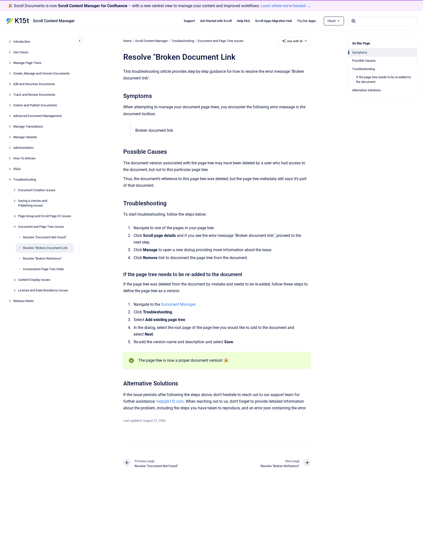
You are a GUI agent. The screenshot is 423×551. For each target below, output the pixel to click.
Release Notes (23, 301)
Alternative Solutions (366, 90)
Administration (23, 148)
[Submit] (354, 21)
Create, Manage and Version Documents (41, 73)
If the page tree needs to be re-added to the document (383, 79)
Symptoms (359, 52)
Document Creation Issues (36, 190)
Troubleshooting (24, 179)
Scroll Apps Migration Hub (273, 21)
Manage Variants (25, 137)
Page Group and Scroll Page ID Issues (44, 216)
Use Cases (20, 52)
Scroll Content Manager (54, 21)
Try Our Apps (306, 21)
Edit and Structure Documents (34, 84)
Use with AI (295, 41)
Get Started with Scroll (216, 21)
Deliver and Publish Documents (35, 105)
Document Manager (178, 304)
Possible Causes (364, 61)
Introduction (21, 41)
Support (189, 21)
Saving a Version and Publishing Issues (32, 203)
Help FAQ (243, 21)
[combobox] (382, 21)
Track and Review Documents (34, 94)
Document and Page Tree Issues (41, 226)
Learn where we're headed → (286, 5)
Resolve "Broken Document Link (45, 248)
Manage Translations (28, 126)
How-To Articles (24, 158)
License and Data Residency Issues (43, 290)
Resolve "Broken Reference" (42, 258)
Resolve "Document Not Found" (44, 237)
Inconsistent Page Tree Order (43, 269)
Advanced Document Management (37, 116)
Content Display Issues (34, 280)
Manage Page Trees (27, 63)
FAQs (17, 169)
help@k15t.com (170, 401)
